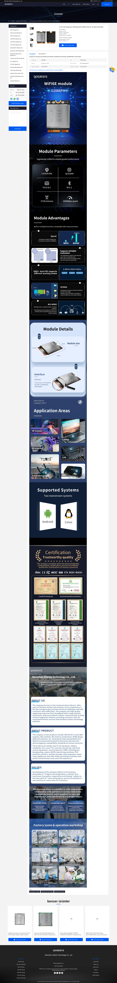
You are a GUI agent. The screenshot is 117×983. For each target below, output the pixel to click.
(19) (15, 44)
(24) (16, 73)
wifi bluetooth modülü (34, 891)
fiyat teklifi (107, 4)
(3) (14, 61)
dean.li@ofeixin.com (96, 0)
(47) (16, 67)
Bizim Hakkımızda (76, 4)
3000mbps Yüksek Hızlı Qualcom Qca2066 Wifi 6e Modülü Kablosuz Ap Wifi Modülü (71, 934)
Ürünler (13, 21)
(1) (15, 64)
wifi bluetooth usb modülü (47, 891)
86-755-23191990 (109, 0)
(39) (15, 70)
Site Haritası (96, 972)
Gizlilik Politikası (95, 975)
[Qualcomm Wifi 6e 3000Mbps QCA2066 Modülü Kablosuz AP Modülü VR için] (97, 919)
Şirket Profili (95, 961)
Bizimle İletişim (86, 4)
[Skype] (11, 99)
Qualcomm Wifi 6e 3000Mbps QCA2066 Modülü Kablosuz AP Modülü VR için (95, 934)
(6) (17, 58)
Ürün (69, 4)
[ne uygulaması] (14, 99)
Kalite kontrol (96, 967)
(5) (16, 33)
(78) (15, 36)
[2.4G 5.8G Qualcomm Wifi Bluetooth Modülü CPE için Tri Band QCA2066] (46, 37)
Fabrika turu (96, 964)
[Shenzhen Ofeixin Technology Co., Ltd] (8, 4)
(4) (14, 30)
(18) (17, 50)
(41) (15, 41)
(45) (15, 39)
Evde (64, 4)
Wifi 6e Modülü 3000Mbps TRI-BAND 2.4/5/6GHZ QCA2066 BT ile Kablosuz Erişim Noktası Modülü (19, 934)
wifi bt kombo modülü (59, 891)
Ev (9, 21)
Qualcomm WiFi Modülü (21, 21)
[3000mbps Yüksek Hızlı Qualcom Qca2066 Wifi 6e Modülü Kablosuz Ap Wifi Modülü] (71, 919)
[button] (31, 47)
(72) (16, 47)
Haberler (96, 969)
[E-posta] (17, 99)
